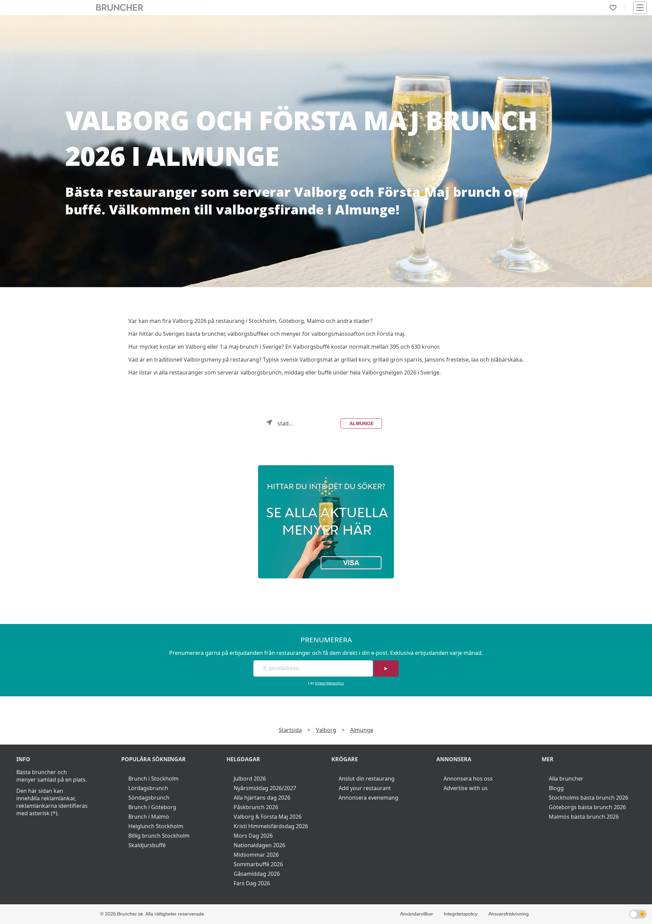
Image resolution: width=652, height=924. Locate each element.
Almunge (361, 423)
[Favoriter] (613, 7)
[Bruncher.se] (326, 521)
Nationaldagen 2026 (259, 845)
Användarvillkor (416, 914)
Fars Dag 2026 (252, 883)
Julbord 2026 (250, 778)
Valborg (326, 730)
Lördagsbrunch (148, 788)
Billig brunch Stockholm (158, 835)
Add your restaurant (365, 788)
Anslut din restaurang (367, 778)
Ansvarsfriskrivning (508, 914)
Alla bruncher (566, 778)
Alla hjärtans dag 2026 (262, 797)
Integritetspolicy (329, 682)
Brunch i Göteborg (152, 807)
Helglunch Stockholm (155, 826)
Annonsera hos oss (468, 778)
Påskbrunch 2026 (256, 807)
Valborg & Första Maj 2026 (268, 816)
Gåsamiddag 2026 (257, 873)
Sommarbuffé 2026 (258, 864)
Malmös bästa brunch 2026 (584, 816)
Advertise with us (465, 788)
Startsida (290, 730)
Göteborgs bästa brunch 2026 (587, 807)
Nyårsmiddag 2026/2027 (265, 788)
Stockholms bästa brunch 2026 (588, 797)
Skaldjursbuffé (147, 845)
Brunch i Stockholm (153, 778)
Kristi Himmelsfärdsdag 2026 (271, 826)
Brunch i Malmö (148, 816)
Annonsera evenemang (368, 797)
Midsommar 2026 (256, 854)
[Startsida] (119, 7)
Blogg (556, 788)
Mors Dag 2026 (253, 835)
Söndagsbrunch (148, 797)
